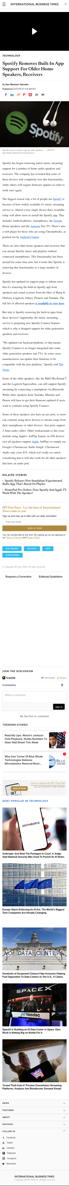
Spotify (57, 199)
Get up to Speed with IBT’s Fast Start (48, 783)
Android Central (29, 237)
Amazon (35, 226)
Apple (35, 441)
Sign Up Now (19, 788)
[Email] (36, 95)
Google (58, 220)
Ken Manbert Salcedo (17, 84)
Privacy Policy (33, 537)
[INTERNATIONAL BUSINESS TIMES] (35, 5)
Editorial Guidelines (51, 576)
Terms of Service (14, 537)
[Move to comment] (43, 95)
